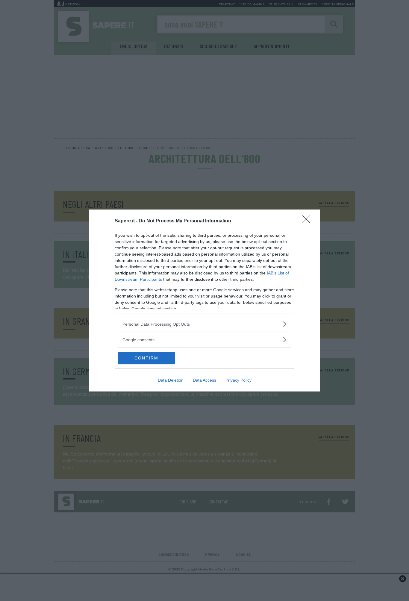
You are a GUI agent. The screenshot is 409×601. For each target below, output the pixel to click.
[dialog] (204, 300)
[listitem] (204, 324)
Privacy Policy (238, 380)
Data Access (204, 380)
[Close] (308, 221)
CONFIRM (146, 358)
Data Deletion (171, 380)
